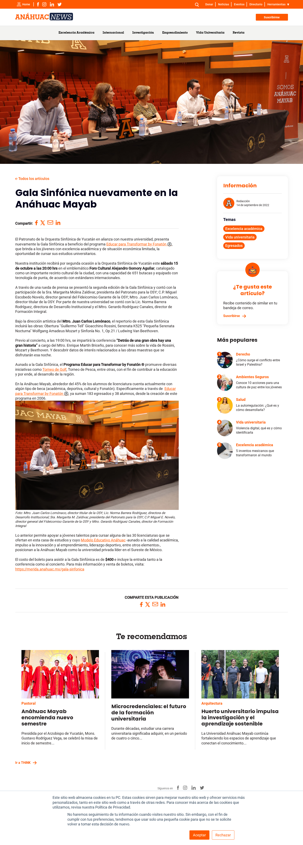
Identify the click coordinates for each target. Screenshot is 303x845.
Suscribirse (231, 316)
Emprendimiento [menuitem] (175, 32)
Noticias (223, 4)
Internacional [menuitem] (113, 32)
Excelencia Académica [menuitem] (76, 32)
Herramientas (276, 4)
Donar (209, 4)
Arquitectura (211, 703)
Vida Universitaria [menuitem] (210, 32)
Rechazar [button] (223, 835)
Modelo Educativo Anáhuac (103, 540)
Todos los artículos (33, 178)
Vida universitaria (240, 237)
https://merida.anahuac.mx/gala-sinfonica (49, 569)
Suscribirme (272, 17)
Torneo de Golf (54, 369)
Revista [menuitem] (238, 32)
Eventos (239, 4)
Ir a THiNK (23, 763)
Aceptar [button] (199, 835)
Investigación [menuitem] (143, 32)
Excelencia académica (243, 229)
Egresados (234, 245)
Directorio (255, 4)
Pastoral (28, 703)
